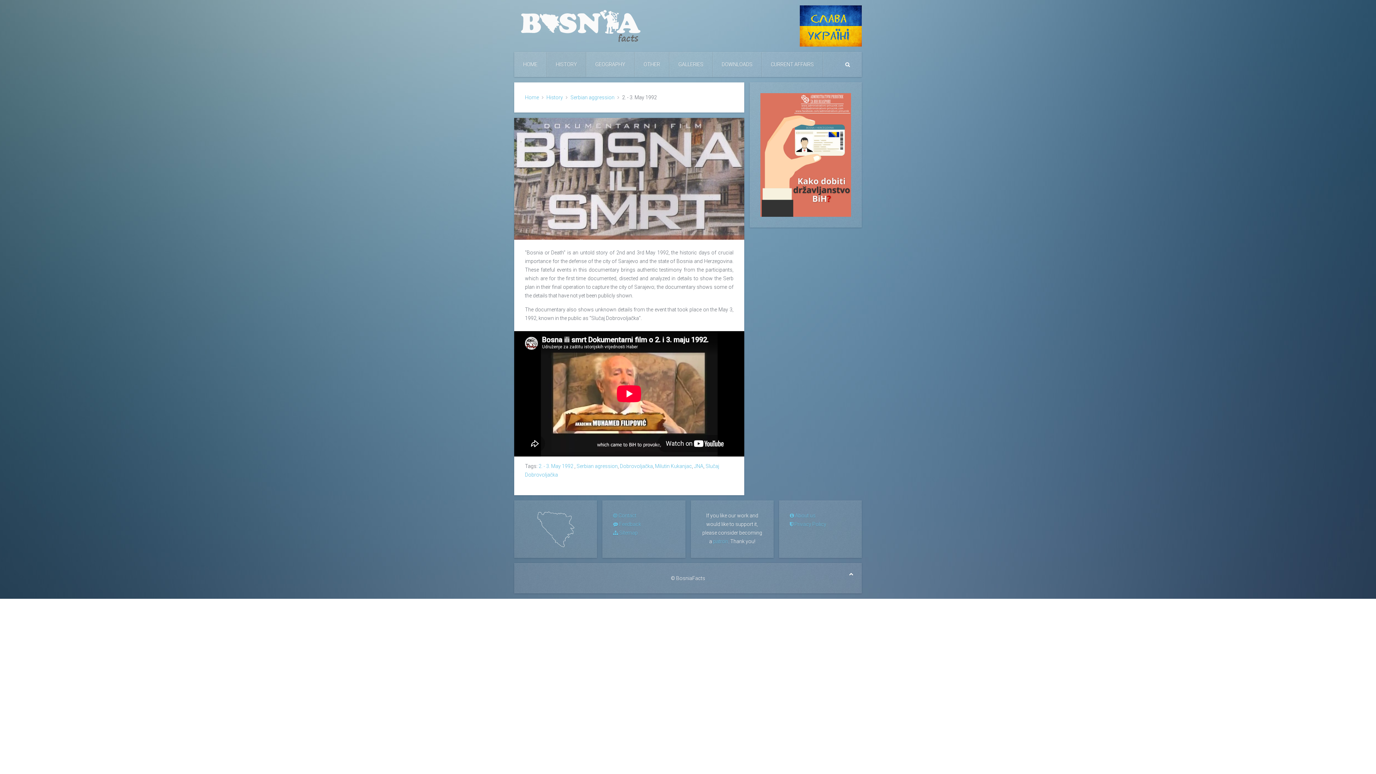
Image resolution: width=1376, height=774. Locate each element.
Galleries (690, 64)
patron (720, 541)
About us (805, 516)
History (566, 64)
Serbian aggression (592, 97)
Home (530, 64)
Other (652, 64)
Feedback (629, 524)
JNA (698, 466)
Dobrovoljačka (636, 466)
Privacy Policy (809, 524)
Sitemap (628, 533)
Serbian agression (597, 466)
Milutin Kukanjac (673, 466)
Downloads (737, 64)
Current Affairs (792, 64)
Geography (610, 64)
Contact (626, 516)
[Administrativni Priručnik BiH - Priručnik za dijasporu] (805, 154)
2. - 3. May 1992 (556, 466)
